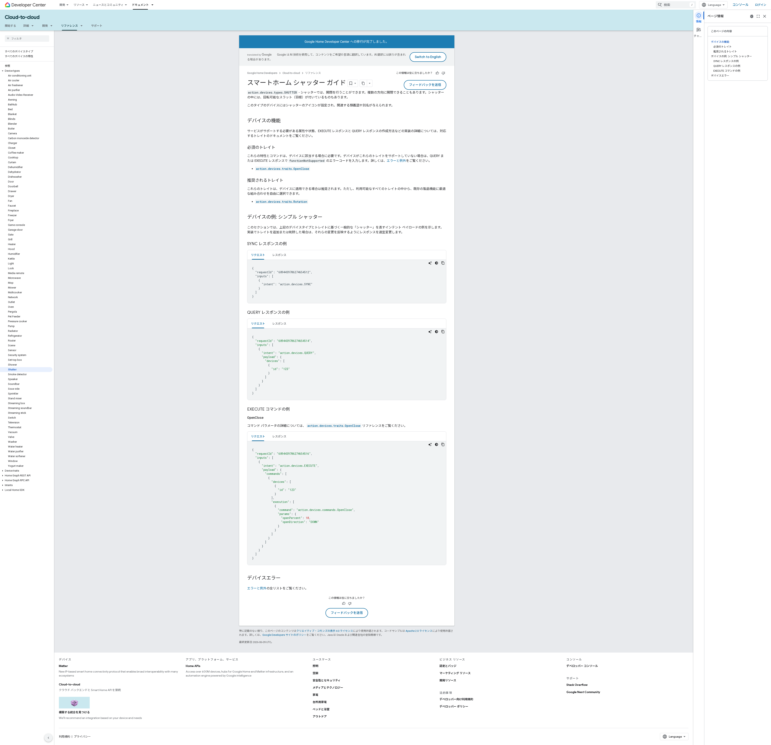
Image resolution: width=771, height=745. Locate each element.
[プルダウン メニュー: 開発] (52, 26)
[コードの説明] (430, 263)
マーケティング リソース (455, 673)
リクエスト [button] (258, 255)
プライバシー (82, 736)
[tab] (258, 255)
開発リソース (448, 680)
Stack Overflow (576, 685)
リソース (79, 5)
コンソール (740, 5)
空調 (315, 673)
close (764, 16)
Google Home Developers (262, 72)
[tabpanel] (346, 281)
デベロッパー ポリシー (454, 706)
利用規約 (64, 736)
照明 (315, 666)
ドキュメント (140, 5)
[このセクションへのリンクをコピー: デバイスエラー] (285, 578)
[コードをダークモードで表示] (436, 263)
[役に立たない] (443, 73)
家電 (315, 695)
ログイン (760, 4)
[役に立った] (437, 73)
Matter (63, 666)
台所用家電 (320, 702)
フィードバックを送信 (425, 85)
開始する (10, 26)
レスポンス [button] (279, 255)
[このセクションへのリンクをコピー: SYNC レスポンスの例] (291, 244)
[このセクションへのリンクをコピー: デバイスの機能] (285, 121)
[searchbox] (27, 38)
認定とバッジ (448, 666)
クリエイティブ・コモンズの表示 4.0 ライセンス (324, 630)
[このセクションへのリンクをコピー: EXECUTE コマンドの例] (294, 409)
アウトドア (320, 716)
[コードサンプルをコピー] (443, 263)
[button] (26, 70)
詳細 (26, 26)
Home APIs (193, 666)
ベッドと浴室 (321, 709)
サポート (96, 26)
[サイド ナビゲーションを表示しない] (48, 738)
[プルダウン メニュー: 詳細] (34, 26)
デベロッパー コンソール (582, 666)
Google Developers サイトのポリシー (284, 634)
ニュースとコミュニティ (108, 5)
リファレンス (69, 26)
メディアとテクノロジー (328, 687)
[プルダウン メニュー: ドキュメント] (153, 5)
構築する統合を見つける (74, 712)
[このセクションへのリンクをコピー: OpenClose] (268, 417)
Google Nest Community (583, 692)
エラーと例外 (396, 161)
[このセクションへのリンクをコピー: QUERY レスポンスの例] (294, 312)
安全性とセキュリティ (327, 680)
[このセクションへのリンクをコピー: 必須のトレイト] (279, 147)
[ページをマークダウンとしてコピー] (363, 83)
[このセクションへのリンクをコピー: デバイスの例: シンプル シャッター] (326, 217)
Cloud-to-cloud (22, 17)
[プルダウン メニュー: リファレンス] (83, 26)
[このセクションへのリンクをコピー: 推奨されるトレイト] (287, 180)
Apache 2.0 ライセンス (419, 630)
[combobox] (676, 4)
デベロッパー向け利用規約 (456, 699)
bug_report (751, 16)
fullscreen (758, 16)
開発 (62, 5)
